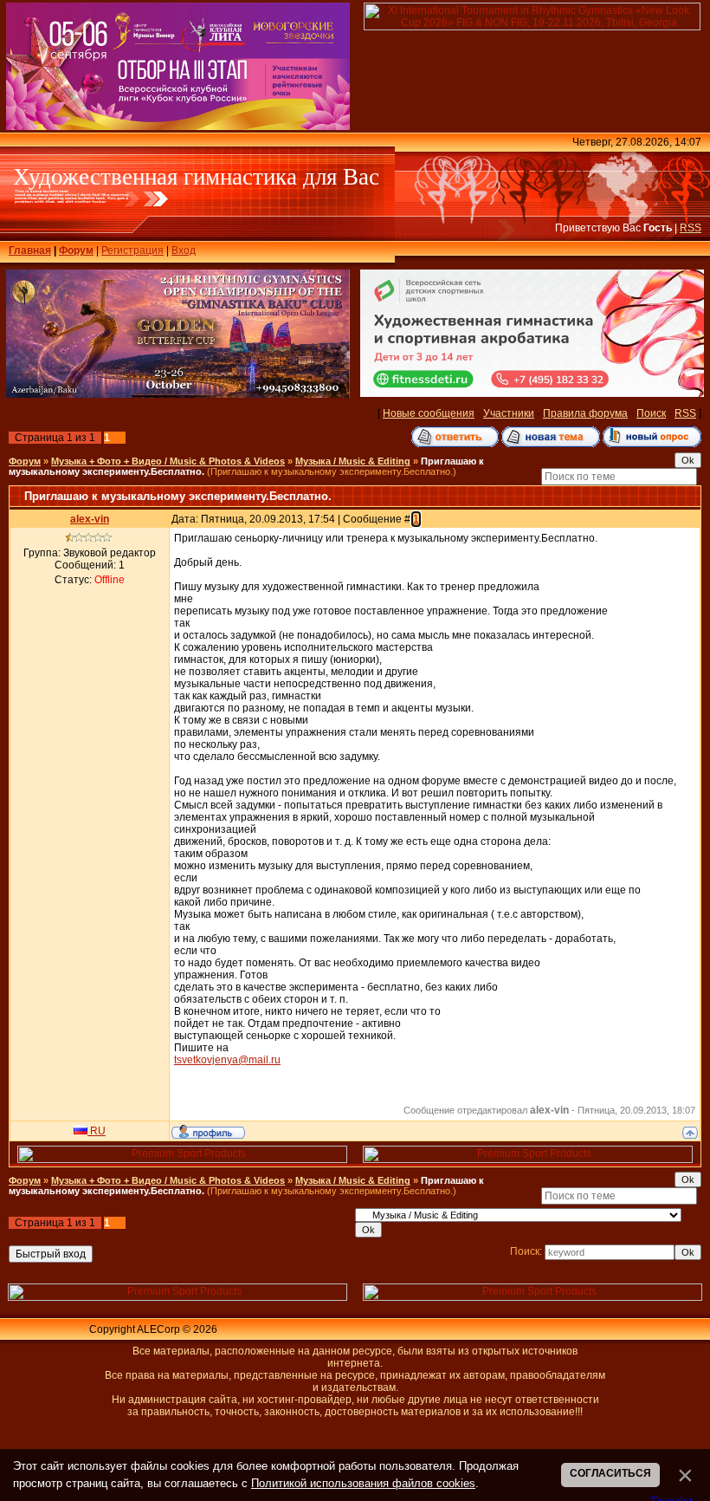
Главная (30, 250)
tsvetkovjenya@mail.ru (227, 1060)
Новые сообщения (428, 413)
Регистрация (132, 250)
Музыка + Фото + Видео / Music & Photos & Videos (168, 461)
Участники (508, 413)
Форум (76, 250)
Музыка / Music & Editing (352, 461)
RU (96, 1131)
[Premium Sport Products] (182, 1159)
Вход (183, 250)
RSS (690, 228)
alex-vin (89, 519)
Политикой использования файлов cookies (363, 1483)
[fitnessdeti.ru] (532, 393)
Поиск (651, 413)
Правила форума (585, 413)
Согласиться (610, 1473)
